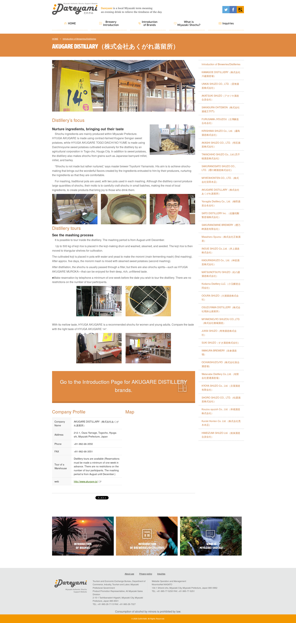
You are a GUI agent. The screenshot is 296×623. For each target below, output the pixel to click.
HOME (55, 38)
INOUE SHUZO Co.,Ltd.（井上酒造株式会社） (220, 250)
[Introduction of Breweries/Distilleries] (109, 24)
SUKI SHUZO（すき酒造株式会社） (221, 342)
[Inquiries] (226, 24)
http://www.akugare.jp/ (86, 481)
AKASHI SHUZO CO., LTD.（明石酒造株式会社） (221, 144)
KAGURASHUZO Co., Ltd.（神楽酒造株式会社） (220, 262)
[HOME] (70, 24)
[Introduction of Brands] (148, 24)
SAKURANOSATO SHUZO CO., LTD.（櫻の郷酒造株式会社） (219, 168)
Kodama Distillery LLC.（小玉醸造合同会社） (221, 285)
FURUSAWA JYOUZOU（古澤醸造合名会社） (220, 121)
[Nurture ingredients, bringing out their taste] (123, 209)
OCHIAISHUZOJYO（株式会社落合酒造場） (220, 364)
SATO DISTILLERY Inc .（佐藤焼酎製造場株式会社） (220, 215)
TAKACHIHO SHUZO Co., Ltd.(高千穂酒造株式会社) (221, 156)
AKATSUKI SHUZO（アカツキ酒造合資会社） (220, 97)
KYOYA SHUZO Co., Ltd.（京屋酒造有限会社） (221, 387)
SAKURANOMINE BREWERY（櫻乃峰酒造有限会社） (221, 226)
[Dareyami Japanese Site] (240, 12)
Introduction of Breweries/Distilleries (79, 38)
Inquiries (161, 573)
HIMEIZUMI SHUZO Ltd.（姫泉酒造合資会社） (221, 435)
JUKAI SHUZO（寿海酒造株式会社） (219, 332)
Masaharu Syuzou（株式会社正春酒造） (221, 238)
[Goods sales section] (99, 348)
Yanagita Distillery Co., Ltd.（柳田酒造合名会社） (221, 203)
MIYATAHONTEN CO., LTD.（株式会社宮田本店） (220, 179)
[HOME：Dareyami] (74, 14)
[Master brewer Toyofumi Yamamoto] (172, 209)
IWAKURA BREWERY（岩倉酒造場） (219, 352)
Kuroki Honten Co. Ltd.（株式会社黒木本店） (221, 423)
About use (129, 573)
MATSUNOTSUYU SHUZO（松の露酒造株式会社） (221, 274)
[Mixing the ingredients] (148, 301)
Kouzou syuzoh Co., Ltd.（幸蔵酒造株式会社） (221, 411)
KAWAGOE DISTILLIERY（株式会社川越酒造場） (221, 74)
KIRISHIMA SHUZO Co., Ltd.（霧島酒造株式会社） (221, 132)
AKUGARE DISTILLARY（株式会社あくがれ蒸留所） (220, 191)
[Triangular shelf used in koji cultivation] (74, 209)
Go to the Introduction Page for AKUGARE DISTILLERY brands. (123, 386)
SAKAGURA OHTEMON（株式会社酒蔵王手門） (221, 109)
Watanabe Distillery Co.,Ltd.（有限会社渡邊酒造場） (220, 376)
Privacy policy (145, 573)
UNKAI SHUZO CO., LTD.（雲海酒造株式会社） (220, 85)
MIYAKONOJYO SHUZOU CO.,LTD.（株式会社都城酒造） (221, 321)
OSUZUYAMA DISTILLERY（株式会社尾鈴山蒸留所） (221, 309)
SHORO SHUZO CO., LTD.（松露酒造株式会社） (221, 399)
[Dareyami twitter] (226, 12)
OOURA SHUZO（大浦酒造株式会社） (220, 297)
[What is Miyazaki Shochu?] (187, 24)
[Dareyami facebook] (233, 12)
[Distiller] (99, 301)
